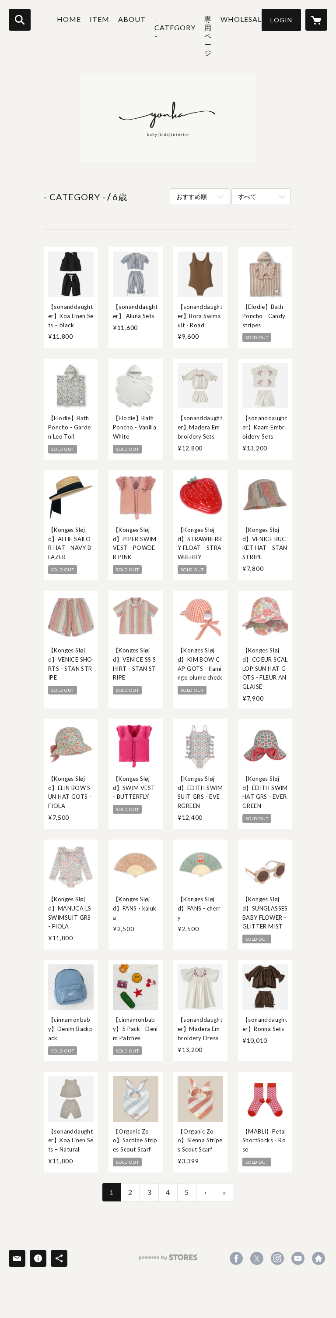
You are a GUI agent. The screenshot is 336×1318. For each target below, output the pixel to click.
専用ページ (208, 36)
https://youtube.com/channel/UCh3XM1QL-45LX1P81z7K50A (297, 1258)
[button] (281, 20)
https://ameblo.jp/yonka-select (318, 1258)
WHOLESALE (243, 19)
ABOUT (132, 19)
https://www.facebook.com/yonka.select (236, 1258)
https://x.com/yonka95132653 (256, 1258)
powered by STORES (168, 1260)
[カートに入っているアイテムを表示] (316, 20)
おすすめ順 (191, 196)
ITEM (99, 19)
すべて (247, 196)
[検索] (20, 20)
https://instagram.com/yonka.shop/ (277, 1258)
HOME (69, 19)
